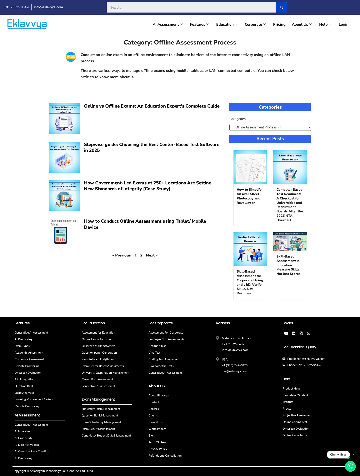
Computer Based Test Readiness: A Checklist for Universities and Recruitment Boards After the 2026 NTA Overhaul (289, 204)
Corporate (253, 24)
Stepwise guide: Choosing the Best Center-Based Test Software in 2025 (151, 147)
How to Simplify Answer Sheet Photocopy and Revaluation (249, 196)
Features (197, 24)
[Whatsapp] (308, 333)
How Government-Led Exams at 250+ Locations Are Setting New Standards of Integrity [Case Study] (148, 186)
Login (344, 24)
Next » (152, 255)
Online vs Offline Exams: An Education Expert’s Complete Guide (152, 106)
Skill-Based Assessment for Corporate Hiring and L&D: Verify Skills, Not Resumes (250, 282)
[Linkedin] (294, 333)
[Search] (281, 7)
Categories (237, 119)
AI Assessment (166, 24)
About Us (300, 24)
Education (225, 24)
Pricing (279, 24)
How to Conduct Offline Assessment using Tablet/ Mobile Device (145, 224)
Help (323, 24)
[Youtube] (286, 333)
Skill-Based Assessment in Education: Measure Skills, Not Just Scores (288, 265)
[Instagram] (301, 333)
